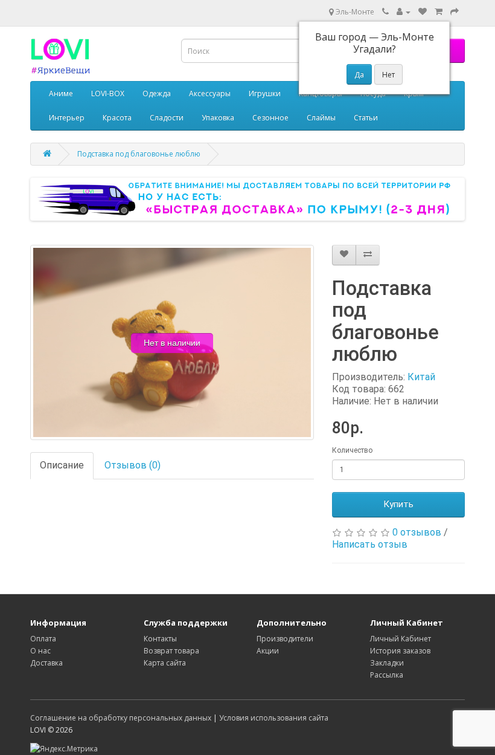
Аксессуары (210, 93)
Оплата (43, 638)
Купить (398, 504)
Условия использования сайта (273, 718)
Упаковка (218, 117)
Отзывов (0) (132, 465)
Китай (421, 377)
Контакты (160, 638)
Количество (352, 450)
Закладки (387, 663)
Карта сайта (165, 663)
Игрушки (265, 93)
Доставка (46, 663)
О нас (40, 651)
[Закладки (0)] (422, 12)
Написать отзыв (369, 544)
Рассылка (386, 675)
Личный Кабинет (400, 638)
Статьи (366, 117)
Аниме (61, 93)
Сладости (167, 117)
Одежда (156, 93)
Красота (117, 117)
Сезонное (270, 117)
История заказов (400, 651)
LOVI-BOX (107, 93)
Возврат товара (171, 651)
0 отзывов (416, 532)
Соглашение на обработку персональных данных (120, 718)
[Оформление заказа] (454, 12)
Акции (268, 651)
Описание (62, 465)
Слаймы (321, 117)
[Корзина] (438, 12)
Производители (285, 638)
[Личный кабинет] (403, 12)
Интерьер (67, 117)
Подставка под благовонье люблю (138, 154)
